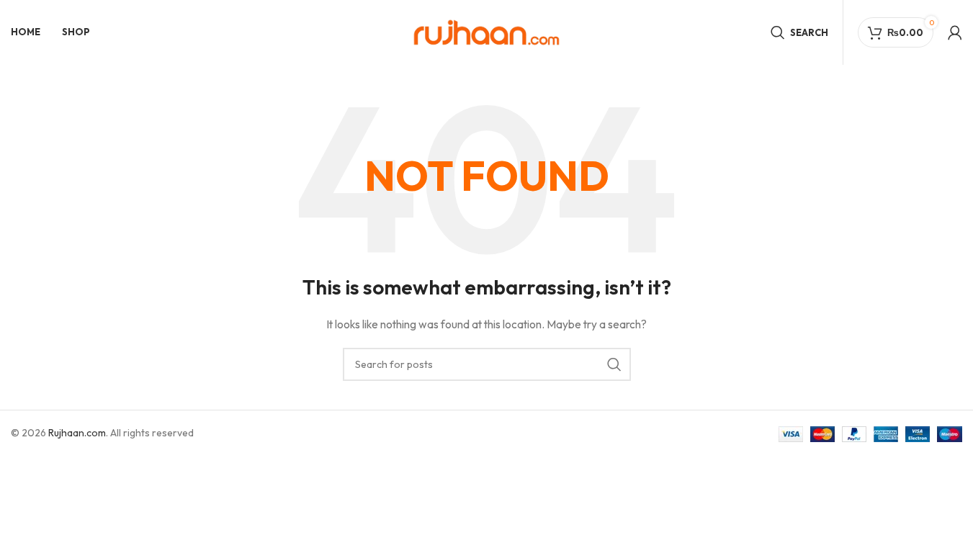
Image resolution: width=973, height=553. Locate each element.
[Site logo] (486, 30)
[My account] (955, 32)
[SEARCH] (614, 364)
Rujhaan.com (77, 432)
